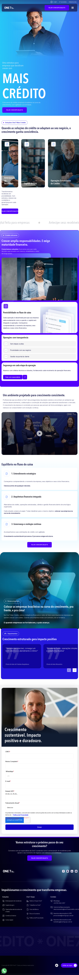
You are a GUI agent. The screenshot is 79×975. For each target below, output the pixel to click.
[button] (72, 7)
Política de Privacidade (20, 815)
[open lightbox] (39, 433)
